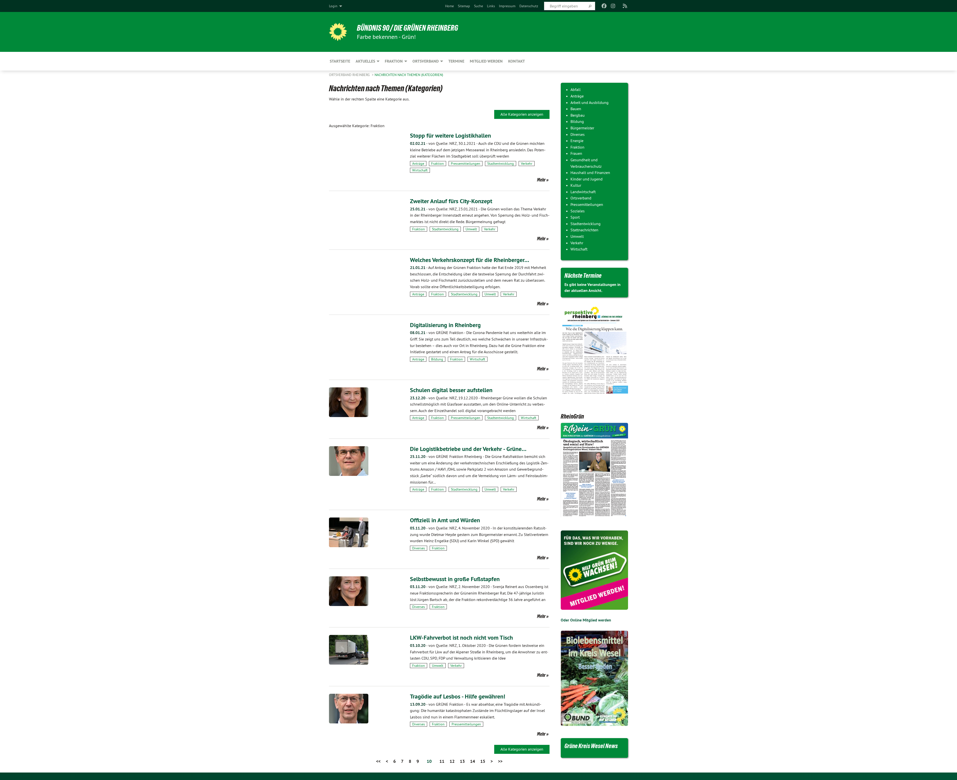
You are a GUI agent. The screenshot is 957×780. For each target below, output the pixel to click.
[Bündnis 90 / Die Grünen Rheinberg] (338, 32)
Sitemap (464, 6)
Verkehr (526, 163)
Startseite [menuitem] (340, 61)
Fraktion (437, 163)
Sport (575, 217)
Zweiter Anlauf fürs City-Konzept (451, 201)
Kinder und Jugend (586, 178)
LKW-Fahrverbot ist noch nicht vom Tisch (461, 637)
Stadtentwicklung (500, 163)
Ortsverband (580, 197)
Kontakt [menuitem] (516, 61)
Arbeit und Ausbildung (589, 102)
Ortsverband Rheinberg (350, 75)
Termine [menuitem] (456, 61)
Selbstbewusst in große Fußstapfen (455, 579)
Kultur (575, 185)
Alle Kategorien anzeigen (521, 114)
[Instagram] (613, 6)
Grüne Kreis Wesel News (591, 745)
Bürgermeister (582, 127)
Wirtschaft (420, 170)
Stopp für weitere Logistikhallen (450, 135)
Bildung (437, 359)
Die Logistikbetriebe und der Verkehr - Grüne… (468, 449)
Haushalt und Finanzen (590, 172)
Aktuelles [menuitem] (365, 61)
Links (491, 6)
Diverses (418, 548)
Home (449, 6)
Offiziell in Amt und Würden (445, 520)
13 (462, 761)
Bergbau (577, 115)
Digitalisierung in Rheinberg (445, 325)
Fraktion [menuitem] (394, 61)
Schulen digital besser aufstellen (451, 390)
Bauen (575, 108)
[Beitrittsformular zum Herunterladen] (594, 570)
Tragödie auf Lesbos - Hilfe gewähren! (457, 696)
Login (333, 6)
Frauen (576, 153)
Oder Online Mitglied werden (586, 620)
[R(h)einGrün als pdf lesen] (594, 470)
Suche (478, 6)
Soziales (577, 210)
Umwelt (471, 229)
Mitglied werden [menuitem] (486, 61)
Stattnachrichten (584, 229)
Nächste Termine (583, 275)
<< (378, 761)
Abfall (575, 89)
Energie (576, 140)
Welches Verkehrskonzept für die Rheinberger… (469, 260)
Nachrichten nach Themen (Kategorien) (409, 75)
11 (441, 761)
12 (452, 761)
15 (482, 761)
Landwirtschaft (583, 191)
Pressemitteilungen (465, 163)
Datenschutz (528, 6)
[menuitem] (449, 6)
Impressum (507, 6)
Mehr (541, 179)
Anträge (418, 163)
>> (500, 761)
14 (472, 761)
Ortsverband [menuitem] (425, 61)
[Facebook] (604, 6)
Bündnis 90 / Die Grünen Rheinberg (407, 27)
